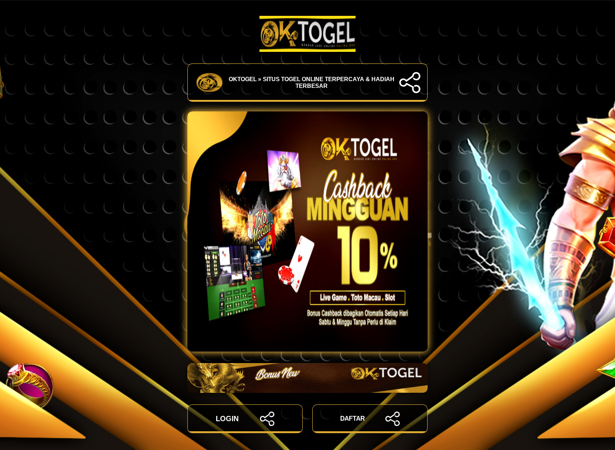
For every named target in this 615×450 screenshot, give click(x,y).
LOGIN (227, 418)
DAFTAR (352, 418)
